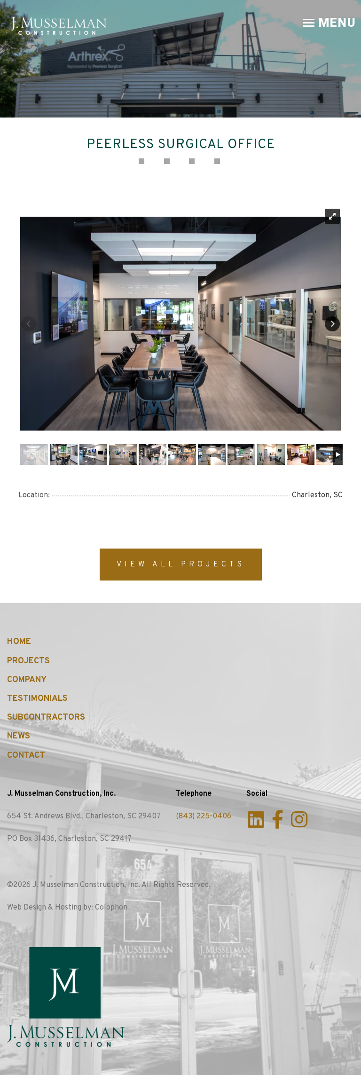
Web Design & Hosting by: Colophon (67, 907)
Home (19, 641)
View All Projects (181, 564)
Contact (26, 755)
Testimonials (37, 698)
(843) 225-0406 (203, 816)
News (18, 736)
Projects (28, 661)
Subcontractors (46, 717)
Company (27, 680)
